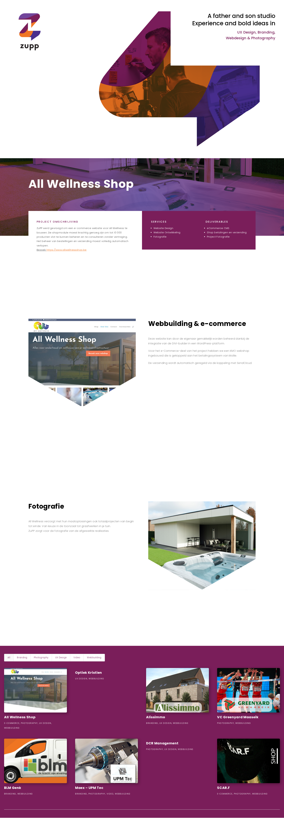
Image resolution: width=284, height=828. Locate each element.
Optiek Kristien (88, 672)
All (9, 657)
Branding (22, 657)
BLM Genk (12, 787)
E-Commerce (12, 723)
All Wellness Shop (20, 717)
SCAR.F (223, 787)
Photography (41, 657)
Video (76, 657)
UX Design (61, 657)
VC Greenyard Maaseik (237, 717)
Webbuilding (94, 657)
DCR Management (162, 743)
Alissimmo (155, 717)
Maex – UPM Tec (89, 787)
